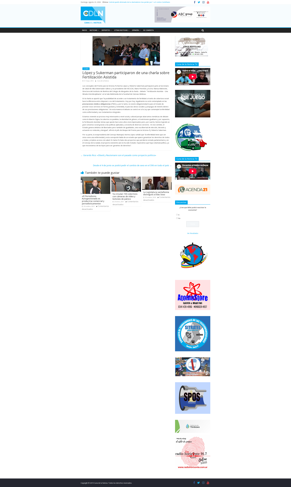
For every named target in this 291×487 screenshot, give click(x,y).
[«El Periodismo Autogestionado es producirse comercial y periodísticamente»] (95, 178)
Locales (86, 69)
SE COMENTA (148, 30)
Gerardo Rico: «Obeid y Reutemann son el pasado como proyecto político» (118, 155)
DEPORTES (106, 30)
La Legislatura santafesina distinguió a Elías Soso (156, 193)
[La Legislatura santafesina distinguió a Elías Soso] (157, 178)
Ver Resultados (192, 233)
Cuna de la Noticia (103, 81)
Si (178, 215)
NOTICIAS (93, 30)
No (179, 218)
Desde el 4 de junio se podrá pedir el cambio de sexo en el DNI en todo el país (132, 165)
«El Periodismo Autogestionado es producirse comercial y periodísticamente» (93, 200)
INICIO (84, 30)
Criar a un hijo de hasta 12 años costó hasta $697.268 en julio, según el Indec (137, 2)
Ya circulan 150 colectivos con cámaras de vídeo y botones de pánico (125, 196)
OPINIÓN (135, 30)
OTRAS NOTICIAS (121, 30)
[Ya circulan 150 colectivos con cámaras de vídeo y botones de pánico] (126, 178)
